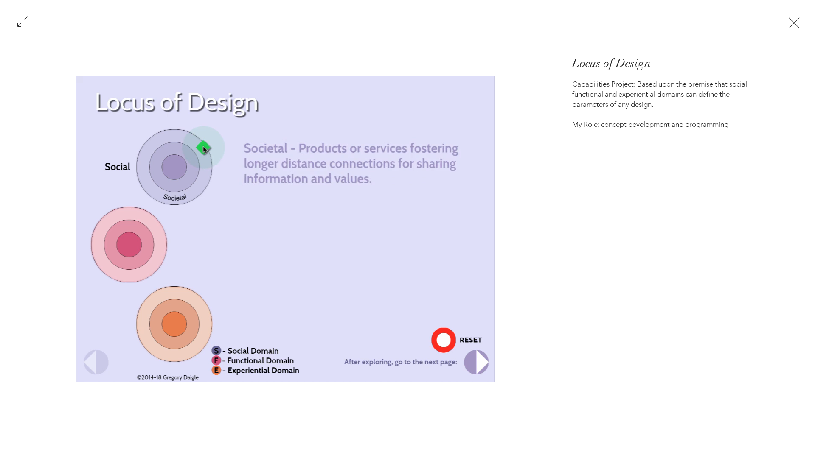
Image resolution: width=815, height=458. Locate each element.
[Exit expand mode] (794, 22)
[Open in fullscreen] (23, 20)
